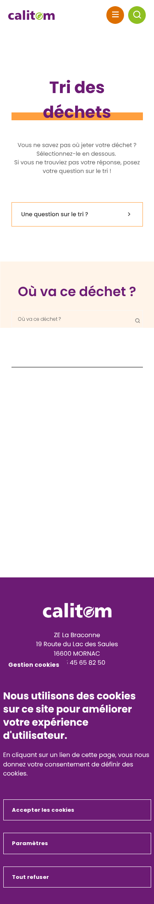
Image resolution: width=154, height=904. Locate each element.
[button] (137, 15)
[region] (77, 319)
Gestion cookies (33, 665)
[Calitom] (77, 610)
